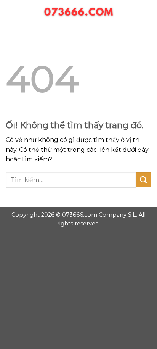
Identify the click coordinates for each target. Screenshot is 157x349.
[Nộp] (143, 179)
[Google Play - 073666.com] (79, 13)
